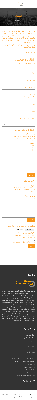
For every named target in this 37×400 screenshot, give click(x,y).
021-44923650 (30, 370)
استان (33, 111)
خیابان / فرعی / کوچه (28, 97)
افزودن (31, 175)
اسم (34, 66)
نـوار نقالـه (31, 343)
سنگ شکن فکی (29, 335)
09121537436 (31, 372)
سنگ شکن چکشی (29, 338)
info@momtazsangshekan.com (26, 375)
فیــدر (32, 341)
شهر (33, 104)
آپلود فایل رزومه (30, 223)
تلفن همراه (29, 87)
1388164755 (31, 364)
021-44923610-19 (29, 367)
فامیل (33, 73)
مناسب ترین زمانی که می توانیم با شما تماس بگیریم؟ (26, 119)
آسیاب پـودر (30, 346)
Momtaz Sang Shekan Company (18, 397)
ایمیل (30, 80)
